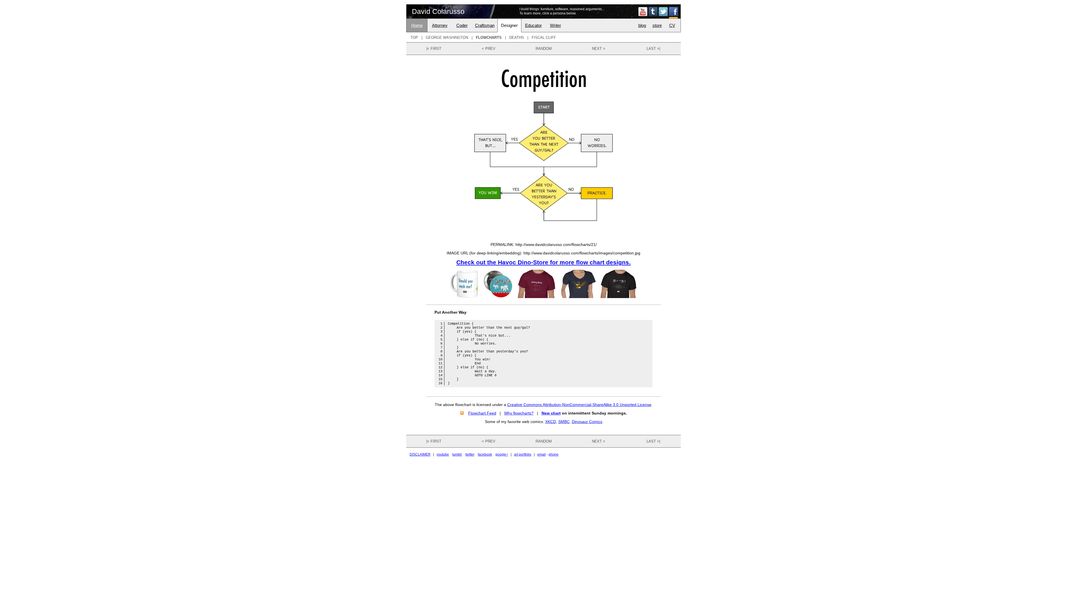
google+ (501, 454)
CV (672, 25)
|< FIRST (433, 48)
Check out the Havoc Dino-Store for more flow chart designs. (543, 262)
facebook (485, 454)
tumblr (457, 454)
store (657, 25)
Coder (462, 25)
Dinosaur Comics (587, 421)
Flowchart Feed (482, 413)
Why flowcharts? (519, 413)
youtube (442, 454)
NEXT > (598, 48)
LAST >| (653, 48)
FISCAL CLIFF (544, 37)
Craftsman (485, 25)
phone (554, 454)
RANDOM (544, 48)
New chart (551, 413)
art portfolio (522, 454)
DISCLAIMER (420, 454)
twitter (469, 454)
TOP (414, 37)
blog (642, 25)
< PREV (488, 48)
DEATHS (516, 37)
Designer (509, 25)
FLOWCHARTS (489, 37)
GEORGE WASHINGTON (447, 37)
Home (417, 25)
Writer (555, 25)
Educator (533, 25)
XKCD (550, 421)
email (541, 454)
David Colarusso (438, 11)
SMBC (564, 421)
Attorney (440, 25)
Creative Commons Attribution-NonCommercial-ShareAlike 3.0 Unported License (579, 404)
